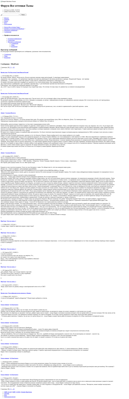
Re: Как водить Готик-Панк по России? (18, 72)
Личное (3, 113)
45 (13, 67)
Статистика (11, 40)
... (12, 67)
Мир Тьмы (3, 221)
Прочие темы (4, 72)
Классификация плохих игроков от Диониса (19, 293)
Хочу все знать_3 (11, 221)
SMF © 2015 (16, 392)
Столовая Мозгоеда (10, 113)
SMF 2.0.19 (7, 392)
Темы (12, 45)
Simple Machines (26, 392)
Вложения (14, 46)
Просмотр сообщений (14, 42)
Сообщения (14, 43)
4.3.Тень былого (14, 304)
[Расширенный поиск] (1, 14)
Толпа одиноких (5, 304)
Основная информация (15, 38)
